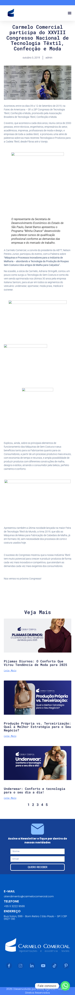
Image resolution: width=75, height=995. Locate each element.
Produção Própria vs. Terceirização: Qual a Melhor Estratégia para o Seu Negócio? (37, 726)
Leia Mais (10, 670)
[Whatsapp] (65, 986)
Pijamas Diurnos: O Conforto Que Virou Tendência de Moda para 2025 (35, 663)
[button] (69, 13)
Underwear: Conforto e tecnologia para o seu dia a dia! (34, 790)
